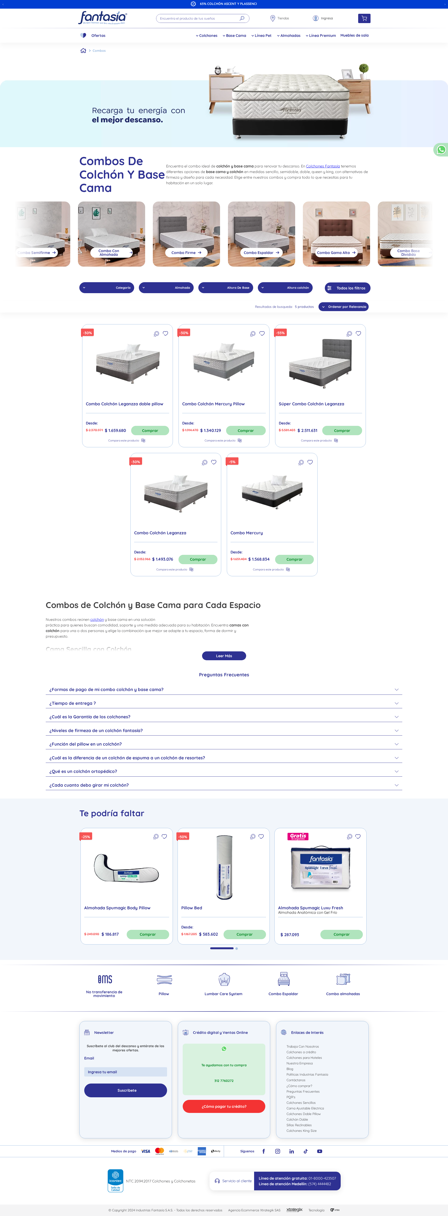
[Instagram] (277, 1151)
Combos (99, 50)
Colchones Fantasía (323, 166)
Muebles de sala (354, 35)
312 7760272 (224, 1081)
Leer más (224, 655)
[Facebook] (263, 1151)
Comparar (123, 440)
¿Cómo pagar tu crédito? (224, 1106)
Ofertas (98, 35)
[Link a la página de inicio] (83, 50)
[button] (440, 152)
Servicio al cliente (237, 1180)
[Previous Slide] (3, 4)
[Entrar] (322, 18)
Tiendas (283, 18)
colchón (97, 619)
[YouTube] (319, 1151)
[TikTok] (305, 1151)
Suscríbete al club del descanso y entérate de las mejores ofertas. (125, 1048)
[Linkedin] (291, 1151)
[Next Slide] (445, 4)
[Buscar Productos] (241, 18)
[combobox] (202, 18)
